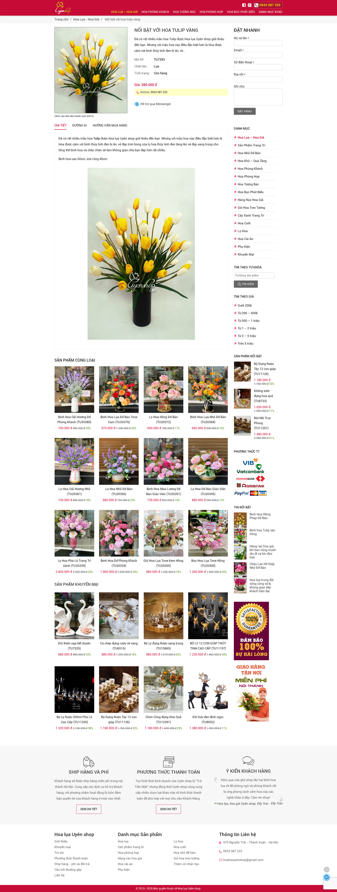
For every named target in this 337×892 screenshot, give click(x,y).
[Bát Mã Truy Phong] (242, 426)
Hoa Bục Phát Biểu (241, 12)
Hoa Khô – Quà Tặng (252, 161)
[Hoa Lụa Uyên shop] (63, 8)
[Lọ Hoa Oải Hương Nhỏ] (74, 461)
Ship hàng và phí (89, 772)
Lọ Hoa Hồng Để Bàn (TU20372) (163, 419)
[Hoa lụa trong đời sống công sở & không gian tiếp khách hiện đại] (240, 586)
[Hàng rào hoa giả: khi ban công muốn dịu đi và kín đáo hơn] (240, 552)
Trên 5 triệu (245, 343)
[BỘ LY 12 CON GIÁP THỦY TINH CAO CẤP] (208, 615)
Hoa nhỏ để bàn (184, 853)
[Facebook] (244, 5)
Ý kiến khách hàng (248, 771)
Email (239, 50)
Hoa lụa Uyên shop (121, 138)
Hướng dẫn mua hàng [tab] (110, 125)
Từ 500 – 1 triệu (249, 321)
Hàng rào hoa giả (130, 858)
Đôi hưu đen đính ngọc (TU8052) (207, 719)
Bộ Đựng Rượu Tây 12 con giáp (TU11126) (119, 719)
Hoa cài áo (125, 864)
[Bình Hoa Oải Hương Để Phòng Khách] (74, 389)
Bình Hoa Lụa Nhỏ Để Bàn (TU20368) (208, 419)
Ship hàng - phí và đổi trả (72, 864)
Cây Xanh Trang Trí (251, 215)
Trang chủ (61, 19)
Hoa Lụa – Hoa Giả (124, 12)
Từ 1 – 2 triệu (247, 328)
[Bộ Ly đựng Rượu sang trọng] (164, 615)
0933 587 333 (159, 92)
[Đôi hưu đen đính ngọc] (208, 689)
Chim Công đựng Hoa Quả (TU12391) (163, 719)
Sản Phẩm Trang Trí (251, 145)
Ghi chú (239, 86)
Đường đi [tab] (79, 125)
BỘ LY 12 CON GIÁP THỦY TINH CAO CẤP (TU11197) (208, 646)
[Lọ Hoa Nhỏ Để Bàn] (119, 461)
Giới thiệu (60, 841)
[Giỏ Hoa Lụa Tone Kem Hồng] (164, 533)
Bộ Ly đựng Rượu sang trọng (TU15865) (163, 646)
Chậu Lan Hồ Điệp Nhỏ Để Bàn (262, 566)
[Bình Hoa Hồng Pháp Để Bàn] (240, 520)
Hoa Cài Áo (245, 239)
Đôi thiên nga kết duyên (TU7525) (74, 646)
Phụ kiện (124, 870)
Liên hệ (59, 875)
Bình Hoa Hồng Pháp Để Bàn (260, 516)
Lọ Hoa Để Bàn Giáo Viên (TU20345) (208, 491)
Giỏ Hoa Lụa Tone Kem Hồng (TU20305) (163, 563)
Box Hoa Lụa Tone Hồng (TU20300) (208, 563)
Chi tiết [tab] (60, 125)
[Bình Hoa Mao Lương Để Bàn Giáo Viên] (164, 461)
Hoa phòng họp (128, 853)
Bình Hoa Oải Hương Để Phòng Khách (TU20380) (74, 419)
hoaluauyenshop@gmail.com (243, 860)
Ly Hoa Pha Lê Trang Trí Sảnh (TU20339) (74, 563)
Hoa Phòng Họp (211, 12)
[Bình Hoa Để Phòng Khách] (119, 533)
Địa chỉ (240, 74)
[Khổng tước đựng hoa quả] (242, 398)
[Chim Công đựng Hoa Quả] (164, 689)
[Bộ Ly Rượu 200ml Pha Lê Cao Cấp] (74, 689)
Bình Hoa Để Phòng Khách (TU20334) (119, 563)
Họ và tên (241, 38)
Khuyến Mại (246, 254)
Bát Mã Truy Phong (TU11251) (262, 423)
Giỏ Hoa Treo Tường (251, 208)
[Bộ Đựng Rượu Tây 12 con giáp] (119, 689)
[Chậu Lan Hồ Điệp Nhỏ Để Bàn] (240, 570)
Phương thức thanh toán (168, 772)
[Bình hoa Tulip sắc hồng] (240, 536)
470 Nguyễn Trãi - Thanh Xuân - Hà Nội (250, 842)
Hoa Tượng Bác (184, 12)
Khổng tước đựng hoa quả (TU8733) (263, 396)
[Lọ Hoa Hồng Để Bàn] (164, 389)
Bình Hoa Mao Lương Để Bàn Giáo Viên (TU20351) (163, 491)
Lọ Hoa (243, 231)
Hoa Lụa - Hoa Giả (86, 19)
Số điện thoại (244, 62)
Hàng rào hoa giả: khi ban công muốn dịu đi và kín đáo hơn (263, 551)
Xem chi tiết (88, 809)
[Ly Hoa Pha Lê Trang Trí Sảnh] (74, 533)
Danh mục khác (271, 12)
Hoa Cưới (244, 223)
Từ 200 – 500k (248, 313)
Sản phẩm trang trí (131, 847)
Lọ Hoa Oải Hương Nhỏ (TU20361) (74, 491)
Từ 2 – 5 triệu (247, 336)
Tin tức (59, 853)
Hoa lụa (123, 841)
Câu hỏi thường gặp (68, 870)
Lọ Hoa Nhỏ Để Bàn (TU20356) (118, 491)
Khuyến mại (62, 847)
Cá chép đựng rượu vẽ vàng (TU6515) (119, 646)
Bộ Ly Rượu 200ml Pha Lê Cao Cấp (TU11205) (74, 719)
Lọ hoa (178, 841)
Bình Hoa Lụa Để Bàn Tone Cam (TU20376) (118, 419)
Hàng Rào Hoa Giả (250, 200)
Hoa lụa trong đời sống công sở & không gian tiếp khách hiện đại (262, 585)
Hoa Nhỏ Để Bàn (249, 153)
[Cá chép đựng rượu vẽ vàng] (119, 615)
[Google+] (250, 5)
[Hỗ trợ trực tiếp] (326, 877)
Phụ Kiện (244, 247)
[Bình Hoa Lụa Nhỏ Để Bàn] (208, 389)
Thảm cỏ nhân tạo (186, 864)
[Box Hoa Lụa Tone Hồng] (208, 533)
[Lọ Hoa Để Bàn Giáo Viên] (208, 461)
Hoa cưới (180, 847)
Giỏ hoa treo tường (186, 858)
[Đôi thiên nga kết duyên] (74, 615)
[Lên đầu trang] (327, 869)
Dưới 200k (245, 305)
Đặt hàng (245, 111)
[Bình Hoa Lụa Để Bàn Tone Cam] (119, 389)
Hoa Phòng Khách (155, 12)
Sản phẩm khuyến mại (76, 584)
